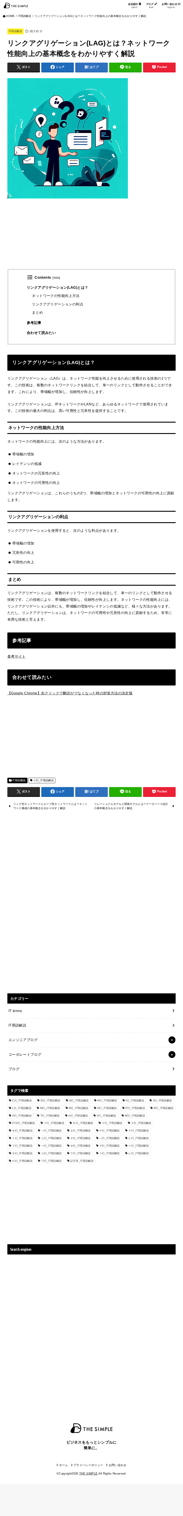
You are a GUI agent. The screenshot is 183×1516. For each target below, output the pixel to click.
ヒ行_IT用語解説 (138, 1138)
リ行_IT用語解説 (43, 780)
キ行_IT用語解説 (83, 1123)
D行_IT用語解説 (50, 1100)
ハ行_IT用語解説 (109, 1138)
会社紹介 (133, 6)
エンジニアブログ (23, 1040)
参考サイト (16, 656)
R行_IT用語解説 (164, 1108)
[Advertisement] (91, 238)
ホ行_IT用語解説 (80, 1145)
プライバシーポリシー (88, 1465)
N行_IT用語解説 (79, 1108)
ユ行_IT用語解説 (51, 1153)
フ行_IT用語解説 (22, 1145)
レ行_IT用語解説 (138, 1153)
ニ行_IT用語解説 (51, 1138)
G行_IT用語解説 (79, 1100)
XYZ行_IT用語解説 (23, 1123)
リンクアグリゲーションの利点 (57, 304)
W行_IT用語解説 (135, 1115)
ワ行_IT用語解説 (51, 1160)
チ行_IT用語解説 (109, 1130)
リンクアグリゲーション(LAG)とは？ (57, 287)
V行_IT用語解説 (106, 1115)
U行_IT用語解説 (78, 1115)
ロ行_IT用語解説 (22, 1160)
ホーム (63, 1465)
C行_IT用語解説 (22, 1100)
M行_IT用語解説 (50, 1108)
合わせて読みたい (41, 333)
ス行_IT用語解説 (141, 1123)
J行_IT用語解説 (162, 1100)
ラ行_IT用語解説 (80, 1153)
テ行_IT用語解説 (138, 1130)
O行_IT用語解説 (107, 1108)
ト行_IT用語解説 (22, 1138)
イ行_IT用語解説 (54, 1123)
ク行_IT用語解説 (112, 1123)
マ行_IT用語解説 (109, 1145)
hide (56, 277)
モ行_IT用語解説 (22, 1153)
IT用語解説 (15, 31)
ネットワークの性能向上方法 (55, 296)
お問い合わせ (170, 6)
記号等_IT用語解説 (82, 1160)
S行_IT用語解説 (22, 1115)
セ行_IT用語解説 (22, 1130)
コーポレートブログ (25, 1054)
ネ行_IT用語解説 (80, 1138)
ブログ (150, 6)
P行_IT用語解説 (135, 1108)
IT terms (15, 1011)
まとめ (37, 312)
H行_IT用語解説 (107, 1100)
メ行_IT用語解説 (138, 1145)
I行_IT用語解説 (135, 1100)
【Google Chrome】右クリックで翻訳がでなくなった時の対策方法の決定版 (70, 693)
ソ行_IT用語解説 (51, 1130)
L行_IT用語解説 (21, 1108)
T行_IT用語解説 (50, 1115)
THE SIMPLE (88, 1473)
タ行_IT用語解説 (80, 1130)
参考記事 (34, 323)
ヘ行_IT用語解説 (51, 1145)
